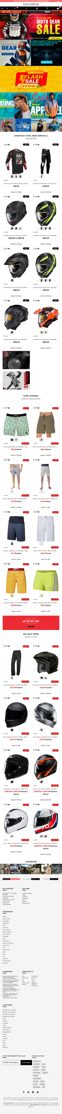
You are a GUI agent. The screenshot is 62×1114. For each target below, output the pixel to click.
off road (36, 1069)
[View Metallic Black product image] (16, 228)
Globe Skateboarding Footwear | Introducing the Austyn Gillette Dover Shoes (11, 990)
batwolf (35, 1075)
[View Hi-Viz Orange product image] (41, 332)
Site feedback (7, 904)
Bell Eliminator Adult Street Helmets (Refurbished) (16, 737)
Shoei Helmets (7, 932)
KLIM (4, 947)
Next (24, 176)
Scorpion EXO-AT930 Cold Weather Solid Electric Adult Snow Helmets (16, 287)
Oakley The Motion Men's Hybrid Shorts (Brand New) (46, 498)
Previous (7, 176)
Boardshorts (7, 1032)
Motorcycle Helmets (9, 1012)
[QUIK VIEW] (9, 144)
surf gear (36, 1064)
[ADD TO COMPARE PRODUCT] (7, 144)
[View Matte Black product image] (12, 228)
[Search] (47, 8)
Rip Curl (34, 977)
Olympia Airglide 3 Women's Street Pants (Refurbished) (16, 685)
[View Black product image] (12, 677)
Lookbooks (8, 971)
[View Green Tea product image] (16, 439)
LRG (4, 956)
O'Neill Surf (6, 919)
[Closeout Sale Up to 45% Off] (31, 623)
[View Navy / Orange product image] (20, 176)
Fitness (5, 1021)
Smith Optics (6, 949)
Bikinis (5, 1034)
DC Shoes (5, 927)
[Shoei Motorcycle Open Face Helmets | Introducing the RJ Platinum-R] (26, 869)
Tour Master (6, 960)
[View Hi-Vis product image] (41, 228)
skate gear (36, 1072)
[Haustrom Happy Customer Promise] (11, 879)
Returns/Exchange (8, 896)
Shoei (33, 981)
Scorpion (5, 936)
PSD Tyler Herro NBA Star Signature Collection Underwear (10, 995)
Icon (4, 938)
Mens (4, 1045)
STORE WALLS (27, 971)
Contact (24, 896)
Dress (42, 1081)
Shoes (4, 1036)
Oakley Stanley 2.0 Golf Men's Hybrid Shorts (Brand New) (16, 551)
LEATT (4, 952)
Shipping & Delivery (9, 899)
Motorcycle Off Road (9, 1010)
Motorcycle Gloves (9, 1016)
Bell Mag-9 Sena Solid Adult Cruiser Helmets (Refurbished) (46, 685)
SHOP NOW (45, 1)
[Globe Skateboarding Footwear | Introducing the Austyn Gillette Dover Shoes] (36, 869)
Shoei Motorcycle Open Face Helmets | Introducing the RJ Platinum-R (11, 985)
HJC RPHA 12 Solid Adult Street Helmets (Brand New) (16, 789)
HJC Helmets (6, 934)
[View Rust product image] (41, 439)
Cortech (5, 963)
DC (23, 979)
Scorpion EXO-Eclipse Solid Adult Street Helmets (16, 235)
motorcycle (37, 1061)
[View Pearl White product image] (46, 677)
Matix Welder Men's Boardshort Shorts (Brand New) (16, 498)
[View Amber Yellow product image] (12, 595)
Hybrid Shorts (7, 1027)
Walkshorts (6, 1029)
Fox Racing (6, 945)
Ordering (5, 898)
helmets (45, 1072)
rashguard (36, 1087)
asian (43, 1064)
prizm (43, 1067)
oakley (43, 1069)
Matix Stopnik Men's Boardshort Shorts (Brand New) (46, 447)
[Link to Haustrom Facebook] (24, 1092)
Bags (4, 1043)
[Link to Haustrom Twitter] (28, 1092)
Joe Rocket (6, 941)
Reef (4, 954)
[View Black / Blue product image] (50, 228)
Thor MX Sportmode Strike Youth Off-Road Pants (46, 183)
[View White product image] (41, 543)
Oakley (5, 916)
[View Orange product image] (46, 228)
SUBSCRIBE (26, 1062)
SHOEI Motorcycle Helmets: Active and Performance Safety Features (11, 981)
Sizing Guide (6, 901)
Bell (23, 976)
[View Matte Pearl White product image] (20, 228)
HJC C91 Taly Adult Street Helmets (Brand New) (46, 789)
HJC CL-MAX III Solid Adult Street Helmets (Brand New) (16, 843)
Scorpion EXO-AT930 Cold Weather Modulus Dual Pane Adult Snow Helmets (46, 287)
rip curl (35, 1081)
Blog (23, 900)
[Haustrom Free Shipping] (31, 879)
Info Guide (6, 902)
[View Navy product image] (12, 439)
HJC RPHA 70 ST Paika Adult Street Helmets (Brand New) (46, 843)
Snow (4, 1018)
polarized (36, 1067)
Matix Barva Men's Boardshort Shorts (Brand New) (16, 447)
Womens (5, 1047)
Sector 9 (5, 958)
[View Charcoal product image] (12, 491)
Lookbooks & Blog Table (10, 997)
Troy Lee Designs (8, 943)
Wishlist (24, 901)
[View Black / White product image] (41, 176)
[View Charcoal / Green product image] (16, 176)
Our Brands (8, 911)
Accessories (37, 1078)
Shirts (5, 1025)
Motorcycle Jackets (9, 1014)
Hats (4, 1040)
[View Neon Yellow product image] (41, 595)
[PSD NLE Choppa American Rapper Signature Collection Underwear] (5, 869)
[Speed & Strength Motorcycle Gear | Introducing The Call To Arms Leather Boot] (57, 869)
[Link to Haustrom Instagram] (33, 1092)
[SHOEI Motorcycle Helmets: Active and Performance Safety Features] (15, 869)
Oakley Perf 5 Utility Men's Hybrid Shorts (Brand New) (46, 551)
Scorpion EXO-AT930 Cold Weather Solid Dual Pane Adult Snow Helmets (16, 339)
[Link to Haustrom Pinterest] (38, 1092)
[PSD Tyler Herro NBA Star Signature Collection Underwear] (46, 869)
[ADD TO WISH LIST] (4, 144)
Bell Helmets (7, 930)
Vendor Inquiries (27, 893)
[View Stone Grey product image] (41, 491)
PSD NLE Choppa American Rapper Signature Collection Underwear (10, 977)
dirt (43, 1087)
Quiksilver (6, 923)
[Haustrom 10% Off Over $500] (50, 879)
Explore (26, 888)
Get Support (8, 888)
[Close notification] (58, 1)
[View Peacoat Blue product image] (12, 543)
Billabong (6, 921)
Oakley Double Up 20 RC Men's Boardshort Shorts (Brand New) (16, 602)
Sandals (5, 1038)
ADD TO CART (45, 507)
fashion (42, 1084)
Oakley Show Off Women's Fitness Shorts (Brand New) (46, 602)
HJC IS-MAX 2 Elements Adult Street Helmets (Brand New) (46, 737)
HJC (23, 981)
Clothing (5, 1023)
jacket (35, 1084)
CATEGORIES (8, 1005)
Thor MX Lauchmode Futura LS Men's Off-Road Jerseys (16, 183)
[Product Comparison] (27, 8)
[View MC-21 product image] (46, 836)
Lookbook (25, 898)
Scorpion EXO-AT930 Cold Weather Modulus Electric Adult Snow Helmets (46, 235)
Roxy (4, 925)
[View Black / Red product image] (12, 176)
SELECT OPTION (16, 192)
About (24, 895)
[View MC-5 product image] (41, 729)
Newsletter (25, 903)
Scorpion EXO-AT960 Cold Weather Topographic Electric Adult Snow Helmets (46, 339)
